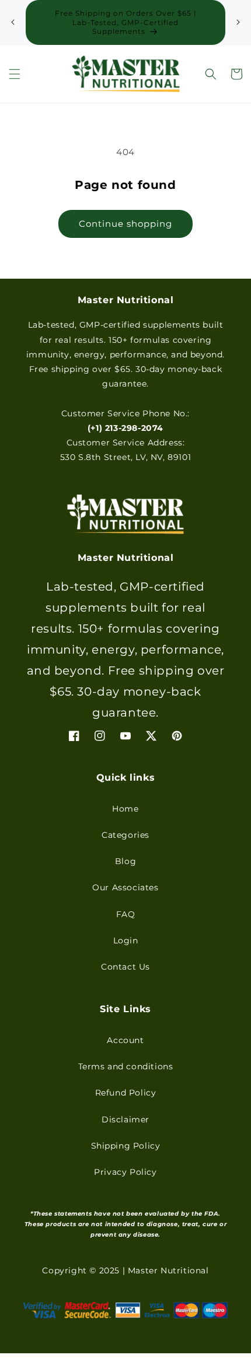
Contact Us (125, 966)
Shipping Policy (126, 1145)
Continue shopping (125, 223)
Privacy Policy (125, 1172)
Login (125, 940)
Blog (125, 861)
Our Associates (125, 887)
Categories (125, 835)
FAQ (125, 914)
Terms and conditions (125, 1066)
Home (125, 808)
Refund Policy (125, 1092)
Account (125, 1040)
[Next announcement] (238, 22)
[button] (14, 74)
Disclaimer (125, 1119)
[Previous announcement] (13, 22)
